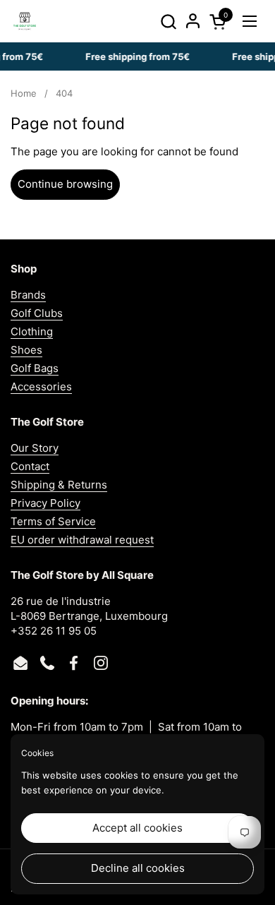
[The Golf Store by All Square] (25, 21)
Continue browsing (65, 184)
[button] (168, 21)
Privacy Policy (45, 503)
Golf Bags (35, 368)
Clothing (32, 331)
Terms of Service (53, 521)
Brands (28, 294)
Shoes (26, 349)
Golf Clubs (37, 313)
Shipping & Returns (59, 484)
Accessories (41, 386)
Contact (30, 466)
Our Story (35, 448)
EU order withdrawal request (82, 539)
